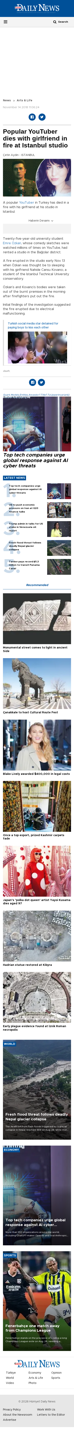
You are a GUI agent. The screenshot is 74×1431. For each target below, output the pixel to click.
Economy (35, 1372)
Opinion (56, 1372)
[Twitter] (42, 117)
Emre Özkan (12, 243)
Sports (55, 1378)
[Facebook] (32, 117)
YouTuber (26, 202)
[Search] (54, 21)
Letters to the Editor (51, 1414)
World (10, 1378)
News (7, 100)
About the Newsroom (17, 1414)
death (6, 371)
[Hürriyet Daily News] (37, 8)
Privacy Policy (12, 1409)
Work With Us (46, 1409)
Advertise (9, 1420)
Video (10, 1383)
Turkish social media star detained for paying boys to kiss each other (33, 325)
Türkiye (11, 1372)
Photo (33, 1383)
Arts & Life (24, 100)
